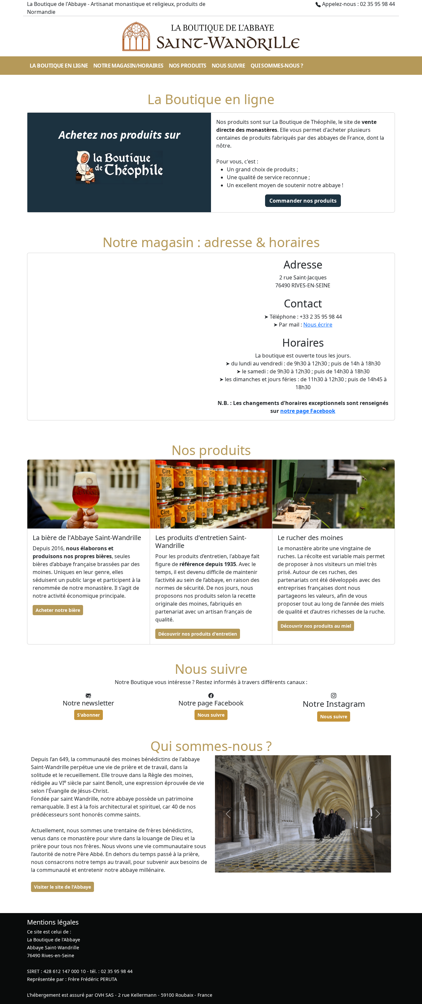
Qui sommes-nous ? (277, 65)
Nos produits (187, 65)
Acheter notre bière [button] (58, 610)
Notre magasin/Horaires (128, 65)
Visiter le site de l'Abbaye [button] (62, 887)
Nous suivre (228, 65)
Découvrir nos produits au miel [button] (316, 626)
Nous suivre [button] (211, 715)
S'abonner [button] (88, 715)
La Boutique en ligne (59, 65)
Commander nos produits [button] (303, 200)
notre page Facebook (307, 411)
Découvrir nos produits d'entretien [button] (197, 634)
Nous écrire (317, 324)
